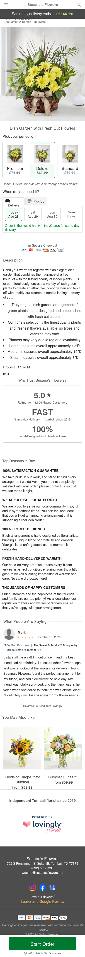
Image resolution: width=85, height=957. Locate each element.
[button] (75, 946)
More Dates (71, 214)
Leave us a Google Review (42, 901)
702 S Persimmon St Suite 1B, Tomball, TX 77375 (42, 863)
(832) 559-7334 (42, 868)
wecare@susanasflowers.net (42, 872)
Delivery (13, 204)
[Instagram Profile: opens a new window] (32, 887)
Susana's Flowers (42, 4)
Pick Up (39, 201)
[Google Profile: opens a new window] (52, 887)
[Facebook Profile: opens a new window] (42, 887)
